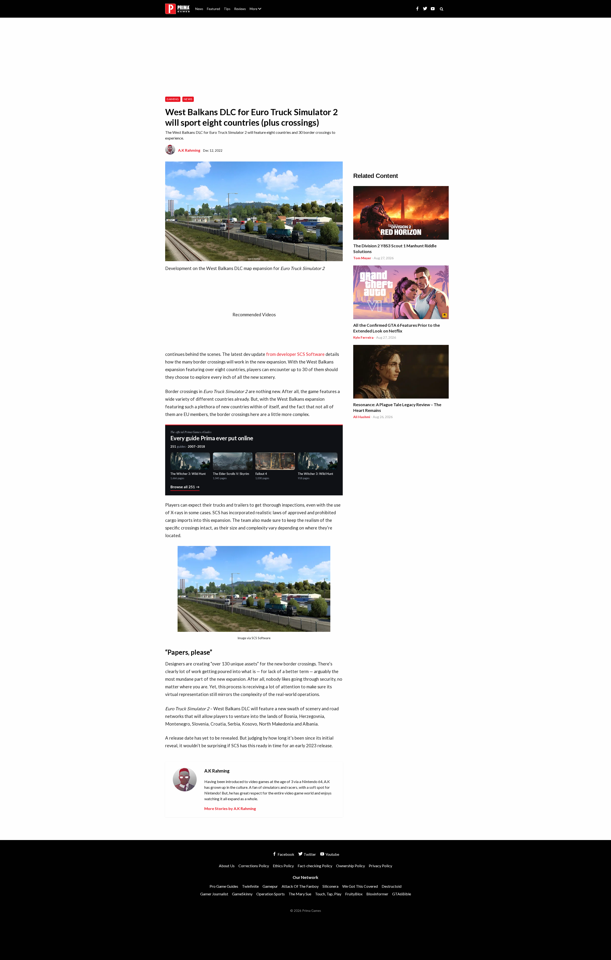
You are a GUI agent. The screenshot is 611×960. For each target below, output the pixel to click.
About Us (256, 6)
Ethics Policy (283, 865)
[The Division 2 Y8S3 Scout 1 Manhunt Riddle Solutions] (401, 213)
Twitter (309, 854)
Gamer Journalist (214, 894)
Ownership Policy (350, 865)
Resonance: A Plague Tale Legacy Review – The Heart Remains (397, 407)
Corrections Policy (253, 865)
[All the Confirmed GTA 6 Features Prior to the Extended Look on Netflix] (401, 293)
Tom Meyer (362, 258)
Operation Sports (270, 894)
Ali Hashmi (361, 417)
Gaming (173, 99)
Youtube (332, 854)
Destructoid (391, 886)
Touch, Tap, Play (328, 894)
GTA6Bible (401, 894)
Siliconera (330, 886)
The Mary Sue (300, 894)
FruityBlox (354, 894)
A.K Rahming (189, 150)
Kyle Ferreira (363, 337)
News (199, 9)
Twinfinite (250, 886)
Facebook (285, 854)
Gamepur (270, 886)
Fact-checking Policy (315, 865)
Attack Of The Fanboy (300, 886)
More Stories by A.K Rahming (230, 808)
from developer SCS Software (295, 354)
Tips (227, 9)
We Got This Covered (360, 886)
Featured (213, 9)
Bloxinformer (377, 894)
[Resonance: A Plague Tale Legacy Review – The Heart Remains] (401, 372)
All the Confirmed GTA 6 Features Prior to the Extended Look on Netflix (396, 328)
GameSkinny (242, 894)
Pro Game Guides (224, 886)
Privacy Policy (380, 865)
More (258, 11)
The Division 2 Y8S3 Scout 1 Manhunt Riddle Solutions (395, 248)
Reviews (240, 9)
